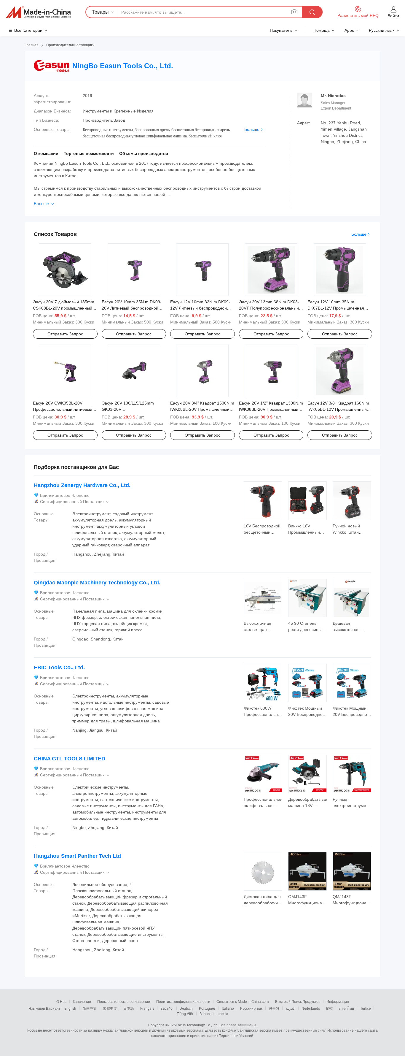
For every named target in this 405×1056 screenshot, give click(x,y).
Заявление (82, 1001)
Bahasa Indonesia (214, 1013)
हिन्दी (329, 1008)
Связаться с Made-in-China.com (242, 1001)
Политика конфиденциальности (183, 1001)
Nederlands (311, 1008)
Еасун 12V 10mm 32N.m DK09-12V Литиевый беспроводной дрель (200, 308)
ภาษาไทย (346, 1008)
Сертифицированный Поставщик (75, 501)
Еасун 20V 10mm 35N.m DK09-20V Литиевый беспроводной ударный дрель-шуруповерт (132, 308)
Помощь (321, 30)
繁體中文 (110, 1008)
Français (147, 1008)
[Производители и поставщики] (38, 12)
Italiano (228, 1008)
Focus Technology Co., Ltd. (197, 1024)
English (70, 1008)
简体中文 (89, 1008)
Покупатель (281, 30)
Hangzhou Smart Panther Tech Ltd (77, 856)
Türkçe (365, 1008)
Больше (251, 129)
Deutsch (186, 1008)
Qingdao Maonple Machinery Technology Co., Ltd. (97, 583)
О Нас (61, 1001)
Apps (349, 30)
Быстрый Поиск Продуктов (297, 1001)
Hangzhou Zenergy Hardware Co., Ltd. (82, 485)
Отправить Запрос (65, 334)
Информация (337, 1001)
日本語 (128, 1008)
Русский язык (251, 1008)
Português (207, 1008)
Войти (393, 15)
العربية (290, 1008)
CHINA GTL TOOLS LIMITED (69, 759)
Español (166, 1008)
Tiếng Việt (185, 1013)
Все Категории (28, 30)
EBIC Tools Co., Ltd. (59, 667)
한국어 (274, 1008)
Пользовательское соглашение (123, 1001)
